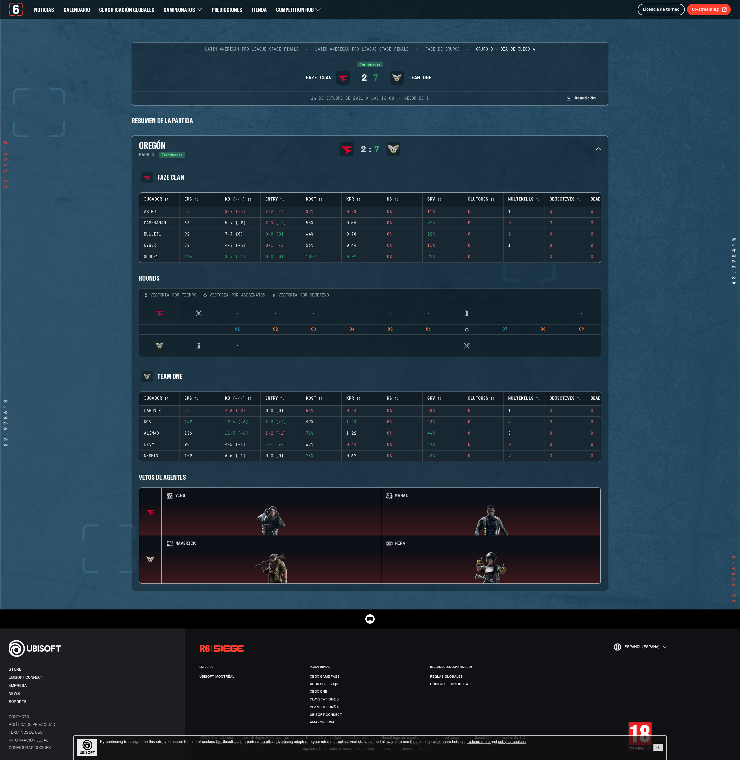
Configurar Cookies (30, 747)
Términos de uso (25, 732)
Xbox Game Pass (325, 676)
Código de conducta (449, 684)
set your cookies (512, 742)
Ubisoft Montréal (216, 676)
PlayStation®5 (324, 699)
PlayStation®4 (324, 707)
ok (658, 747)
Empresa (18, 685)
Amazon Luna (322, 722)
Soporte (18, 702)
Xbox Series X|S (324, 684)
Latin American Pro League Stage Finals (252, 49)
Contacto (19, 716)
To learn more (479, 741)
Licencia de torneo (661, 9)
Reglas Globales (446, 676)
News (14, 694)
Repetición (585, 98)
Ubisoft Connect (26, 677)
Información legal (28, 740)
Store (15, 669)
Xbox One (318, 691)
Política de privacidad (32, 724)
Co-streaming (705, 9)
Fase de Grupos (442, 49)
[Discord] (370, 619)
